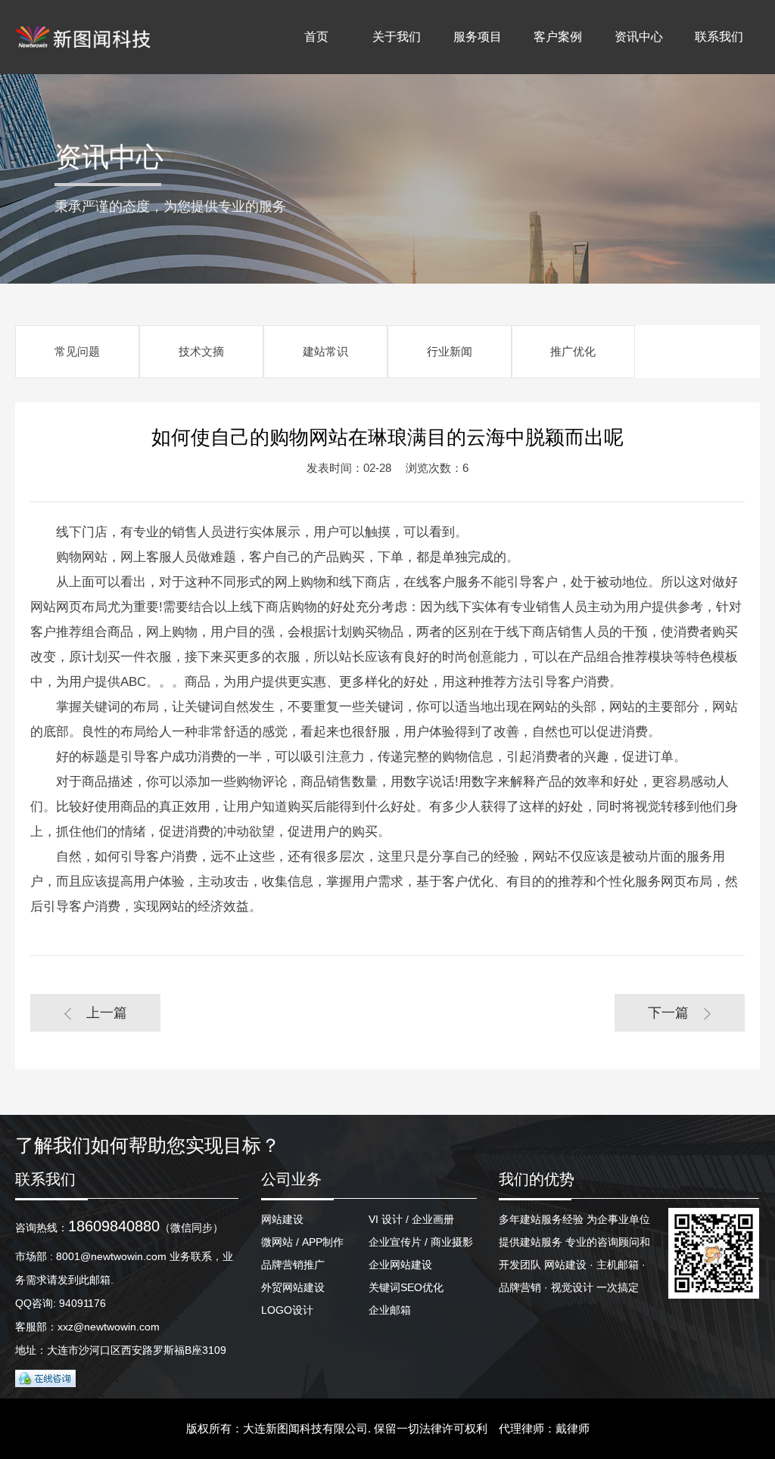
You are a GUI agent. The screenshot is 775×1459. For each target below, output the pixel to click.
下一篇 (668, 1012)
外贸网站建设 (293, 1287)
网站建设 (282, 1219)
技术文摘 (201, 351)
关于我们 (396, 36)
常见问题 (77, 351)
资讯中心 (639, 36)
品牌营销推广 (293, 1265)
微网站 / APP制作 (302, 1242)
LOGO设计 (287, 1310)
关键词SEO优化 (406, 1287)
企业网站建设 (400, 1265)
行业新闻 (449, 351)
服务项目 (477, 36)
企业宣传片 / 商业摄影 (421, 1242)
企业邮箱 (390, 1310)
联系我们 (719, 36)
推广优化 (573, 351)
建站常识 (325, 351)
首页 (316, 36)
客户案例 (558, 36)
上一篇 (106, 1012)
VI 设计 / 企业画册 (411, 1219)
